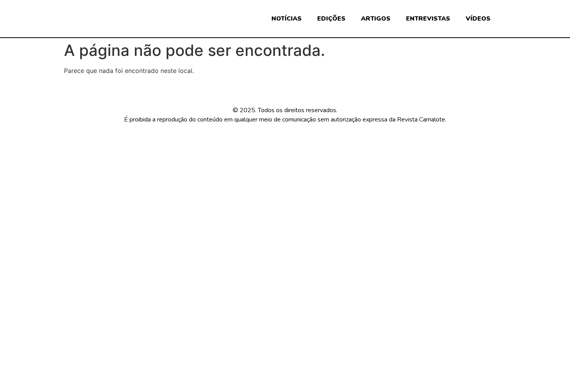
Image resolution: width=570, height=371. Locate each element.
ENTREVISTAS (428, 18)
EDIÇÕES (331, 18)
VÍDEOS (478, 18)
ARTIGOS (375, 18)
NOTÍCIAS (286, 18)
